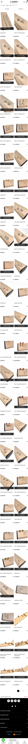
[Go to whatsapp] (3, 740)
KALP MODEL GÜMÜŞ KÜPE (19, 222)
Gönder (25, 696)
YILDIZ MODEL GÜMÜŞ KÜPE (20, 195)
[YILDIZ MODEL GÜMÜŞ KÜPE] (21, 183)
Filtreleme (21, 9)
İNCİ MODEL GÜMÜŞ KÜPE (5, 519)
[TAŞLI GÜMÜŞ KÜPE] (21, 75)
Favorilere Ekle (13, 36)
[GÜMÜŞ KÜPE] (7, 21)
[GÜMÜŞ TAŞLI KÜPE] (21, 291)
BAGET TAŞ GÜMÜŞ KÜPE (19, 33)
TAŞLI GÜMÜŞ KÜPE (18, 87)
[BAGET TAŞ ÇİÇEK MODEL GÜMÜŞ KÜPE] (7, 642)
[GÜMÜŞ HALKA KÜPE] (21, 156)
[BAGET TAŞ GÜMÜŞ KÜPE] (21, 21)
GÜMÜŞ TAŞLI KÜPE (18, 303)
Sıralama (7, 9)
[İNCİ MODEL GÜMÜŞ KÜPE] (7, 507)
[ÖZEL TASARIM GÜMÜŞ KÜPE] (21, 345)
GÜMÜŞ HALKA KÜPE (18, 168)
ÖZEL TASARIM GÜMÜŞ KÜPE (20, 357)
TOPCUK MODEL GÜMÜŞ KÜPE (6, 492)
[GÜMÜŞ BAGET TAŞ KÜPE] (7, 399)
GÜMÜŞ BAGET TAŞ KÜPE (5, 411)
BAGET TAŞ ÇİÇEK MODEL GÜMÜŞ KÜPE (5, 655)
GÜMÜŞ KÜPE (3, 33)
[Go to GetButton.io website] (3, 742)
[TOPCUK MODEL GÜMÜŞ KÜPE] (7, 480)
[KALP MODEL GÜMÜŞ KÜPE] (21, 210)
